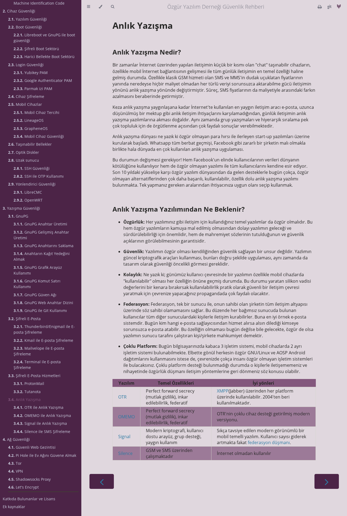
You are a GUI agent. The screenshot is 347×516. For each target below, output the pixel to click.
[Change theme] (100, 7)
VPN (15, 471)
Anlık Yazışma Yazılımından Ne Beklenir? (179, 209)
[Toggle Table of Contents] (88, 7)
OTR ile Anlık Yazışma (38, 407)
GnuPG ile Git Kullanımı (40, 310)
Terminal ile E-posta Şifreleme (37, 364)
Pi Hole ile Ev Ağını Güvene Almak (42, 455)
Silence (125, 453)
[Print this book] (320, 7)
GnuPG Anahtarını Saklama (43, 245)
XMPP (223, 391)
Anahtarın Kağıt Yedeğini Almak (42, 256)
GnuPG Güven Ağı (35, 294)
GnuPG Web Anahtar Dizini (43, 302)
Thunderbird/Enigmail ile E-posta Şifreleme (44, 329)
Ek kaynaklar (14, 506)
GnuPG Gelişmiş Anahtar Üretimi (41, 235)
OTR (122, 397)
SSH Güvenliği (32, 168)
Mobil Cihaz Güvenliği (39, 136)
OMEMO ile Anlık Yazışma (42, 415)
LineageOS (29, 120)
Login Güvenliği (26, 64)
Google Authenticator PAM (43, 80)
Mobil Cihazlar (25, 104)
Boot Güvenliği (25, 27)
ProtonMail (29, 383)
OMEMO (126, 417)
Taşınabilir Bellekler (30, 144)
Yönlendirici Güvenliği (32, 184)
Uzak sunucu (23, 160)
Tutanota (27, 391)
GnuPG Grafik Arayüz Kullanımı (38, 270)
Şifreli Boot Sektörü (36, 48)
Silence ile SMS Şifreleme (42, 431)
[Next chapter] (326, 481)
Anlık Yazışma (24, 399)
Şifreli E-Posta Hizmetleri (34, 375)
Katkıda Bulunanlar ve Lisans (29, 498)
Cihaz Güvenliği (19, 11)
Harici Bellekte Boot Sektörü (44, 56)
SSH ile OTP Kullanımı (39, 176)
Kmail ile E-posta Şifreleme (43, 340)
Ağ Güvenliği (16, 439)
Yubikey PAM (31, 72)
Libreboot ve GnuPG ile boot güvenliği (44, 37)
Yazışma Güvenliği (21, 208)
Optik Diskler (23, 152)
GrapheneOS (31, 128)
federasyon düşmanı (269, 442)
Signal (124, 436)
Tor (15, 463)
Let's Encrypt (23, 487)
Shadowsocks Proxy (29, 479)
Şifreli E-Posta (24, 318)
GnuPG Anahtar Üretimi (40, 224)
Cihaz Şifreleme (26, 96)
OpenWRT (28, 200)
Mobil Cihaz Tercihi (36, 112)
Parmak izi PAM (33, 88)
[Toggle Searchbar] (112, 7)
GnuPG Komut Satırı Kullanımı (37, 283)
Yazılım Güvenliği (27, 19)
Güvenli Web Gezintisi (32, 447)
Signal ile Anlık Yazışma (40, 423)
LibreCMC (28, 192)
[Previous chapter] (101, 481)
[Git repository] (330, 7)
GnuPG (18, 216)
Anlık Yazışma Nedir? (147, 51)
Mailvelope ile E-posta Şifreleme (39, 351)
